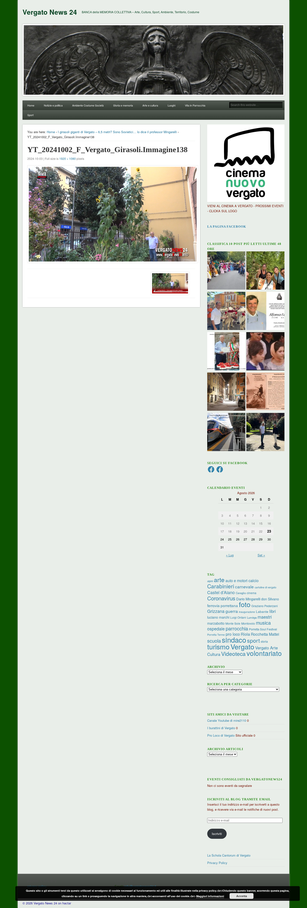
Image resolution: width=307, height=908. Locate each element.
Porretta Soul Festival (263, 629)
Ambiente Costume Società (88, 105)
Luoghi (171, 105)
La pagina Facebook (226, 226)
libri (272, 611)
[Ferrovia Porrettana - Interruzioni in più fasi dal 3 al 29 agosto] (226, 432)
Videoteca (233, 654)
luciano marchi (218, 617)
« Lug (230, 555)
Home (30, 105)
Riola (245, 634)
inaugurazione (247, 612)
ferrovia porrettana (222, 605)
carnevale (244, 587)
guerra (231, 611)
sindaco (234, 639)
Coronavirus (221, 598)
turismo (218, 646)
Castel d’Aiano (221, 592)
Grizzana (215, 611)
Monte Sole (232, 623)
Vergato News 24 (50, 12)
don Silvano (270, 599)
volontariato (264, 653)
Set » (261, 555)
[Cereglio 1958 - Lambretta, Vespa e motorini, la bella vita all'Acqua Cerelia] (265, 352)
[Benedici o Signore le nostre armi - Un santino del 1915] (265, 392)
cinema (251, 593)
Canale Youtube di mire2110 (226, 720)
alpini (210, 581)
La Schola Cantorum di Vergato (228, 855)
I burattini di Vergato (221, 728)
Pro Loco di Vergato (221, 735)
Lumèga (252, 617)
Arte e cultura (150, 105)
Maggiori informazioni (210, 896)
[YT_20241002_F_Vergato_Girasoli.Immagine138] (111, 214)
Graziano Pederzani (264, 606)
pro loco (233, 634)
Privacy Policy (217, 862)
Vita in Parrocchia (195, 105)
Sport (30, 115)
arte (219, 579)
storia (264, 641)
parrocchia (237, 628)
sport (253, 640)
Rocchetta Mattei (265, 634)
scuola (214, 640)
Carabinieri (220, 586)
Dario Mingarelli (248, 598)
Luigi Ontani (238, 617)
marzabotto (215, 623)
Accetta (241, 896)
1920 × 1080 (67, 158)
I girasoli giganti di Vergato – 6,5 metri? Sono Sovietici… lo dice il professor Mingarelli (117, 132)
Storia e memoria (123, 105)
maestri (265, 617)
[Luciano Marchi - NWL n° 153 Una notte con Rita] (226, 392)
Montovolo (248, 623)
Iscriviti (217, 833)
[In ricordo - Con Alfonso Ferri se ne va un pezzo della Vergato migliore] (265, 311)
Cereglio (241, 593)
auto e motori (236, 580)
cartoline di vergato (265, 587)
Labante (262, 611)
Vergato (242, 646)
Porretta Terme (216, 634)
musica (263, 622)
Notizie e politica (53, 105)
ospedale (216, 629)
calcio (253, 580)
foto (244, 604)
